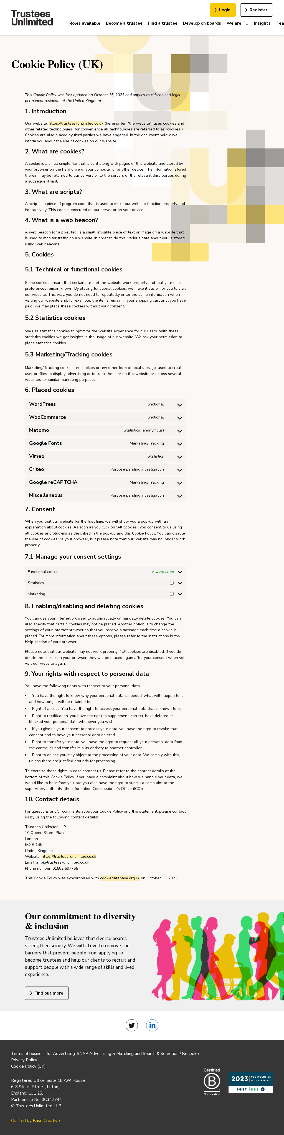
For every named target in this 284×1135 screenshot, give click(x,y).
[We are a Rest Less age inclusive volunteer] (250, 1082)
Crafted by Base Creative (35, 1120)
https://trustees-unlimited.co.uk (76, 123)
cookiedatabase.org (117, 878)
